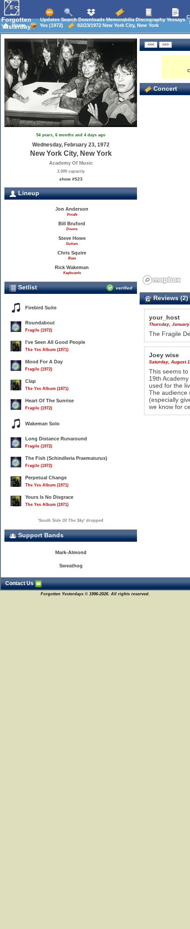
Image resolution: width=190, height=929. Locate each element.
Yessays (175, 19)
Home (17, 25)
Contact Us (20, 583)
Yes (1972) (50, 25)
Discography (149, 19)
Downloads (91, 19)
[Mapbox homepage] (161, 280)
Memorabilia (119, 19)
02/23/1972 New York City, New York (117, 25)
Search (68, 19)
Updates (49, 19)
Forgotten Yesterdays (17, 23)
